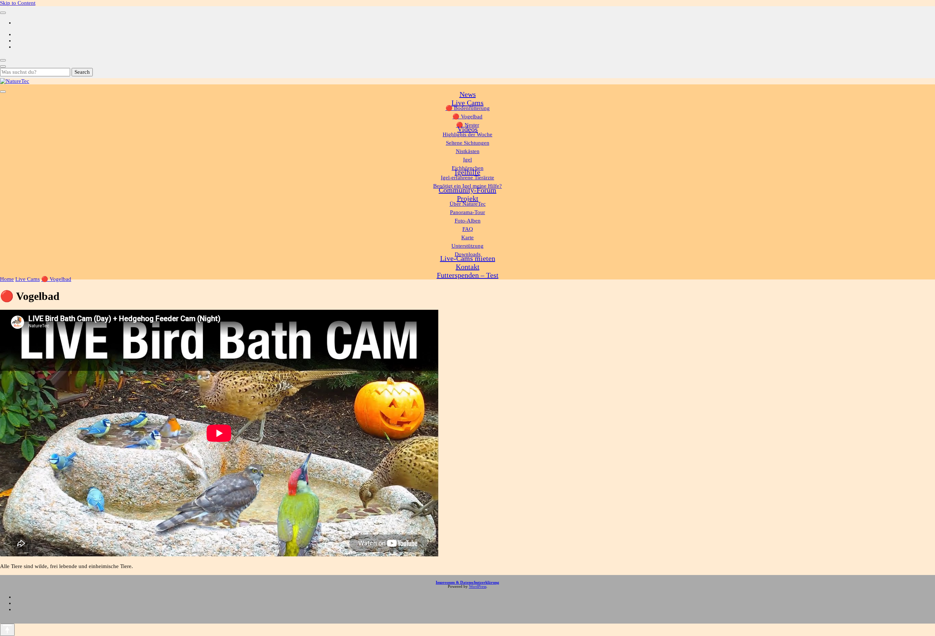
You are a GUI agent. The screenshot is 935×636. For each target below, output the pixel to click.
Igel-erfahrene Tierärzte (467, 177)
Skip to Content (17, 3)
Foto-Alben (468, 221)
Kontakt (468, 267)
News (467, 94)
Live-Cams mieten (467, 258)
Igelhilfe (467, 172)
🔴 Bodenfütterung (468, 108)
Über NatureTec (468, 204)
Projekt (467, 198)
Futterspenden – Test (468, 275)
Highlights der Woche (467, 134)
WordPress (477, 586)
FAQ (467, 229)
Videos (467, 129)
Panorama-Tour (467, 212)
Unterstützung (467, 246)
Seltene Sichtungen (467, 143)
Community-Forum (467, 190)
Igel (467, 160)
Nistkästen (468, 151)
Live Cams (467, 103)
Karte (467, 237)
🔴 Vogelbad (467, 116)
